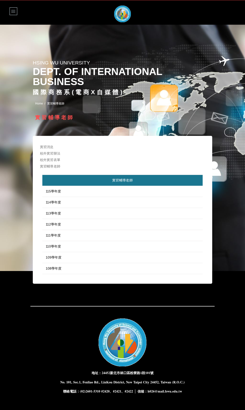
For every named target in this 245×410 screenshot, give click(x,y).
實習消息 (47, 147)
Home (39, 103)
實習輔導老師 (50, 166)
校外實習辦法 (50, 153)
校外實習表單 (50, 160)
